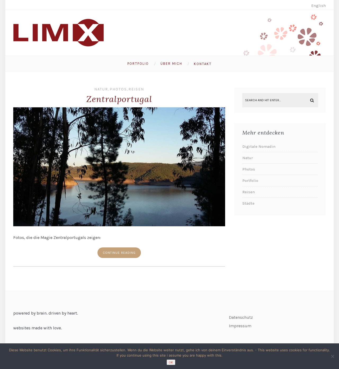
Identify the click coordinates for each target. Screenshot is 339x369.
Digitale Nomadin (258, 146)
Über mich (171, 64)
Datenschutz (241, 317)
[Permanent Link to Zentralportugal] (119, 224)
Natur (101, 89)
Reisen (136, 89)
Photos (118, 89)
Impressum (240, 325)
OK (171, 362)
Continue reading (119, 253)
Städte (248, 203)
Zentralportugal (119, 99)
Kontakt (203, 64)
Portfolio (138, 64)
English (318, 5)
